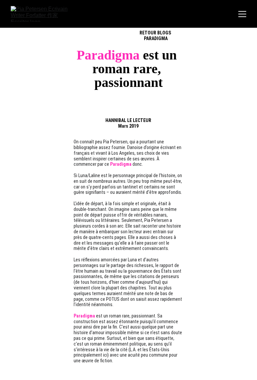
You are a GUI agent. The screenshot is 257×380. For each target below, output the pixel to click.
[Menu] (242, 14)
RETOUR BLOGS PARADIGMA (156, 35)
